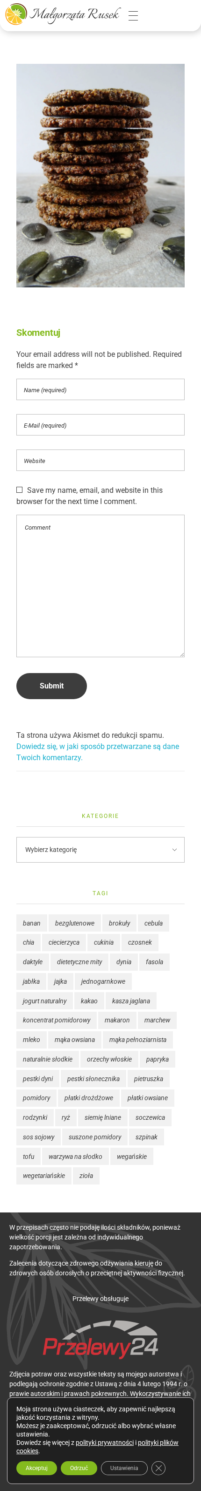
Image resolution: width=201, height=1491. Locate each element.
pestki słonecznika (93, 1079)
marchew (157, 1020)
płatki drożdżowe (89, 1098)
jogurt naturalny (44, 1001)
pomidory (36, 1098)
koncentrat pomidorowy (56, 1020)
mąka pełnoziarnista (137, 1039)
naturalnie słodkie (47, 1059)
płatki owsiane (148, 1098)
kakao (89, 1001)
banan (32, 923)
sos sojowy (38, 1137)
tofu (28, 1156)
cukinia (104, 942)
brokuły (119, 923)
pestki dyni (38, 1079)
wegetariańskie (44, 1175)
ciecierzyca (64, 942)
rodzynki (35, 1117)
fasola (154, 962)
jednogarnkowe (103, 981)
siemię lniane (103, 1117)
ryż (66, 1117)
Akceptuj (37, 1468)
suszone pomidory (95, 1137)
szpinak (147, 1137)
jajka (60, 981)
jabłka (31, 981)
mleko (31, 1039)
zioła (86, 1175)
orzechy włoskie (109, 1059)
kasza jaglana (131, 1001)
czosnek (140, 942)
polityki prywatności (105, 1442)
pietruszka (148, 1079)
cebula (153, 923)
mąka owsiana (75, 1039)
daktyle (33, 962)
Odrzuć (79, 1468)
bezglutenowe (74, 923)
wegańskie (132, 1156)
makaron (117, 1020)
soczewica (150, 1117)
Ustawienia (124, 1468)
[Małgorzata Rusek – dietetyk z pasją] (63, 14)
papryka (157, 1059)
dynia (123, 962)
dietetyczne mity (79, 962)
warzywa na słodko (75, 1156)
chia (28, 942)
